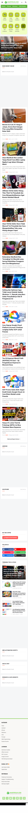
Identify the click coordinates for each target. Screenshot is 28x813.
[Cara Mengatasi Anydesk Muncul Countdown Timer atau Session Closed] (7, 612)
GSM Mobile (22, 6)
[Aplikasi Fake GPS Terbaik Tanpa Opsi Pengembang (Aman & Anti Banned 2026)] (7, 584)
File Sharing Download (7, 758)
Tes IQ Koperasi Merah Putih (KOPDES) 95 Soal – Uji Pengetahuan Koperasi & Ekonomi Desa (12, 361)
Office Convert (5, 752)
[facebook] (3, 798)
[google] (24, 798)
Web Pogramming (6, 739)
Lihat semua (23, 66)
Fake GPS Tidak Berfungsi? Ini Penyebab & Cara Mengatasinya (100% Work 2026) (19, 594)
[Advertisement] (14, 809)
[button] (2, 2)
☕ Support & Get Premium (10, 537)
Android (3, 728)
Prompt (3, 737)
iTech (3, 725)
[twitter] (7, 798)
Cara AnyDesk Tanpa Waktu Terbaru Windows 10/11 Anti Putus (18, 603)
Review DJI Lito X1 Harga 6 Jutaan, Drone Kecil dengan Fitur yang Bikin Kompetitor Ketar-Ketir (12, 128)
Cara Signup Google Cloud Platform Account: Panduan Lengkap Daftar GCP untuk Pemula (12, 328)
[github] (21, 798)
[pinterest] (17, 798)
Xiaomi (3, 6)
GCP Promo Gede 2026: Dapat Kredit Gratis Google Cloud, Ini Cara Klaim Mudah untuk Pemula (13, 393)
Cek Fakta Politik (6, 767)
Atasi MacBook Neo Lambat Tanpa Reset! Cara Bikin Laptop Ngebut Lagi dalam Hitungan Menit (13, 161)
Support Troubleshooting (8, 779)
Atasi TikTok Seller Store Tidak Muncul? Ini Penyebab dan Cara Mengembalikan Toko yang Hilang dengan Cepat (14, 227)
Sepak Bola (4, 769)
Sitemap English (5, 783)
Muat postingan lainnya (13, 439)
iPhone (9, 6)
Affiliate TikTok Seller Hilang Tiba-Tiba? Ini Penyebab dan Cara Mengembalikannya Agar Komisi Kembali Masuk (13, 194)
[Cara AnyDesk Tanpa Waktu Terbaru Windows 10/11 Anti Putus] (7, 604)
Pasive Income (5, 741)
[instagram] (14, 798)
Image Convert (5, 756)
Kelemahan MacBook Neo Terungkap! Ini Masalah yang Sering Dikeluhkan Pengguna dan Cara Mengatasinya (13, 260)
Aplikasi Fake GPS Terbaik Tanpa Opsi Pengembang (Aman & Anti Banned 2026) (19, 584)
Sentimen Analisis (6, 749)
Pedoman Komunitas (7, 777)
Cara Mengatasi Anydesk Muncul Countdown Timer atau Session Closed (19, 611)
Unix (3, 734)
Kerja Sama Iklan (6, 781)
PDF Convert (5, 754)
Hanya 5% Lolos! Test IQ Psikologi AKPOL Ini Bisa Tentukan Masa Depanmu (11, 425)
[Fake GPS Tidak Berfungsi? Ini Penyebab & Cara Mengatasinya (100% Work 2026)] (7, 594)
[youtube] (10, 798)
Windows (14, 6)
